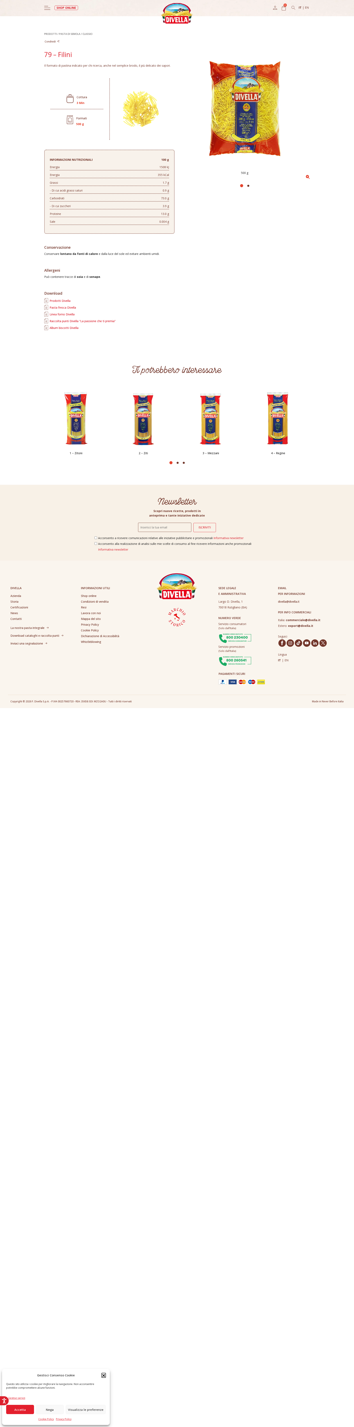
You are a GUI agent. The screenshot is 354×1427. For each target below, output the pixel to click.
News (14, 613)
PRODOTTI (50, 34)
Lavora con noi (91, 613)
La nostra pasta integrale (27, 628)
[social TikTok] (298, 643)
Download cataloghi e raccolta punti (34, 636)
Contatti (16, 619)
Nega (50, 1410)
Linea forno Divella (62, 314)
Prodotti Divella (60, 301)
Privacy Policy (63, 1419)
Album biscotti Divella (64, 328)
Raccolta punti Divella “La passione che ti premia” (83, 321)
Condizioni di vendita (95, 601)
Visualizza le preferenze (85, 1410)
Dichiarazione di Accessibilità (100, 636)
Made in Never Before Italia (328, 701)
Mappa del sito (91, 619)
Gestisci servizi (16, 1398)
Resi (83, 607)
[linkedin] (315, 643)
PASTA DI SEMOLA (69, 34)
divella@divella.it (289, 601)
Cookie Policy (46, 1419)
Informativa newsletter (228, 538)
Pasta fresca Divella (63, 307)
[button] (104, 1375)
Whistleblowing (91, 642)
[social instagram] (290, 643)
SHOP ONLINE (66, 8)
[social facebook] (282, 643)
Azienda (15, 596)
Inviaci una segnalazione (26, 643)
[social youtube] (307, 643)
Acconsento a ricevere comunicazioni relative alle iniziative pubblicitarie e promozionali (171, 538)
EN (307, 7)
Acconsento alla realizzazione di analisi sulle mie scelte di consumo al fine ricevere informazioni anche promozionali (174, 546)
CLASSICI (87, 34)
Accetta (20, 1410)
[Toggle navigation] (47, 8)
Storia (14, 601)
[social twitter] (323, 643)
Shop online (88, 596)
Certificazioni (19, 607)
